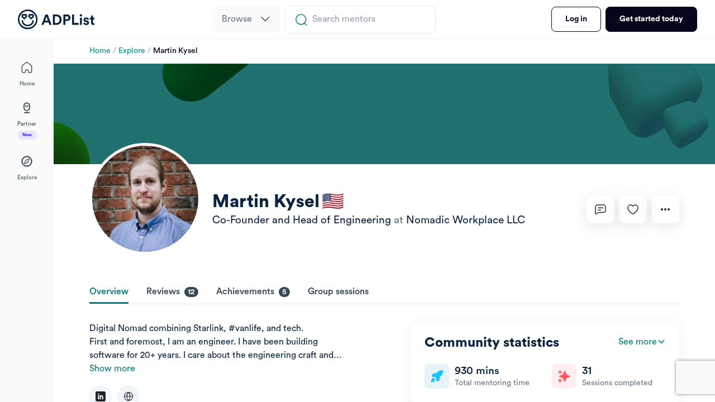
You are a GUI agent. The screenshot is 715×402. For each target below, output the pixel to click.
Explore (131, 51)
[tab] (108, 292)
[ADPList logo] (56, 19)
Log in (576, 19)
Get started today (651, 19)
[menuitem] (246, 19)
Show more (112, 368)
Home (100, 51)
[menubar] (246, 20)
